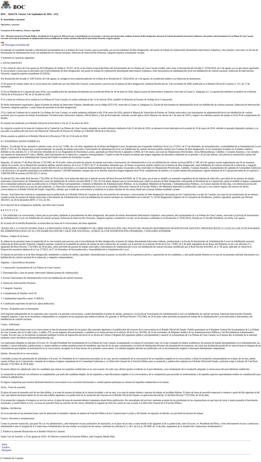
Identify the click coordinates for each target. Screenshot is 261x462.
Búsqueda (6, 450)
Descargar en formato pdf (17, 45)
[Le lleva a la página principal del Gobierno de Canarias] (6, 5)
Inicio (4, 444)
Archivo (6, 447)
